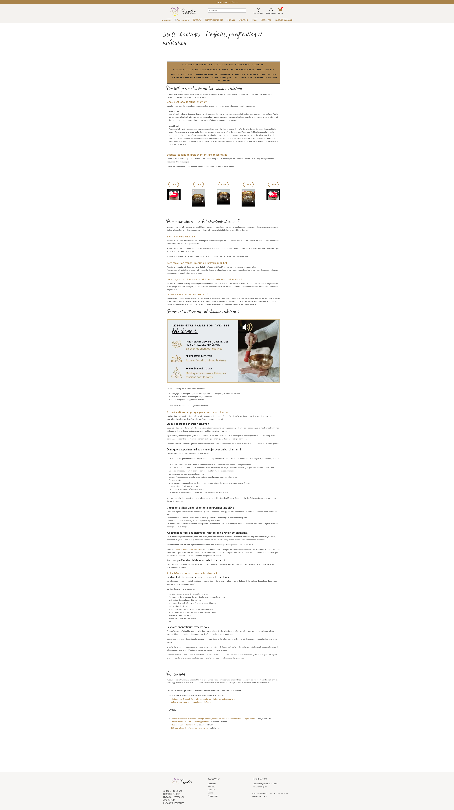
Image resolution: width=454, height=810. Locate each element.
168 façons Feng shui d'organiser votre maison (189, 728)
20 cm (248, 184)
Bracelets (212, 783)
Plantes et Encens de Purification (184, 725)
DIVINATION (243, 20)
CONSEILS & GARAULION (283, 20)
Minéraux (212, 787)
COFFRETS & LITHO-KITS (214, 20)
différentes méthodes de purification (188, 549)
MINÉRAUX (231, 20)
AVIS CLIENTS (169, 800)
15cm (223, 184)
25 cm (273, 184)
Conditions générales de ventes (265, 783)
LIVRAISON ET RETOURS (173, 797)
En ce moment (166, 20)
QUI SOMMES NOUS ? (172, 791)
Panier (280, 13)
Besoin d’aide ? (258, 13)
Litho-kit (211, 790)
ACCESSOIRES (266, 20)
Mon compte (271, 13)
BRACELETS (197, 20)
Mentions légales (260, 787)
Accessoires (213, 796)
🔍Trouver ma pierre (182, 20)
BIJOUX (254, 20)
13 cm (198, 184)
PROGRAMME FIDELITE (173, 803)
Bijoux (210, 793)
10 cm (174, 184)
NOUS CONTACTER (171, 794)
